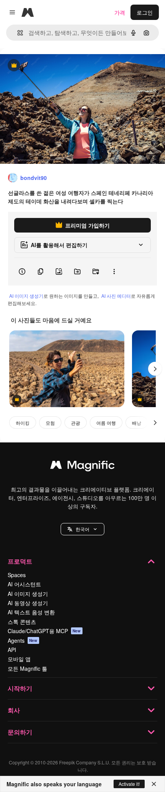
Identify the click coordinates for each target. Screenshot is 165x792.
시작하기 (20, 688)
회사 (14, 710)
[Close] (153, 784)
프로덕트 (20, 561)
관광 (75, 422)
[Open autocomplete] (17, 33)
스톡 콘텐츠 (22, 621)
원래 (44, 66)
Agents (23, 640)
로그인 (145, 12)
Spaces (17, 575)
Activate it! (129, 783)
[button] (82, 529)
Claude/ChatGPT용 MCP (44, 631)
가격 (119, 12)
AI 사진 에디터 (116, 295)
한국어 (82, 529)
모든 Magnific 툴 (27, 668)
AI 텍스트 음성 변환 (31, 612)
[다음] (155, 368)
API (12, 649)
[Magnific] (82, 466)
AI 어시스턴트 (24, 584)
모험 (50, 422)
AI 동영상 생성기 (28, 603)
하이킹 (23, 422)
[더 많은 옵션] (114, 271)
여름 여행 (106, 422)
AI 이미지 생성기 (26, 295)
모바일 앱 (19, 659)
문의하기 (20, 732)
